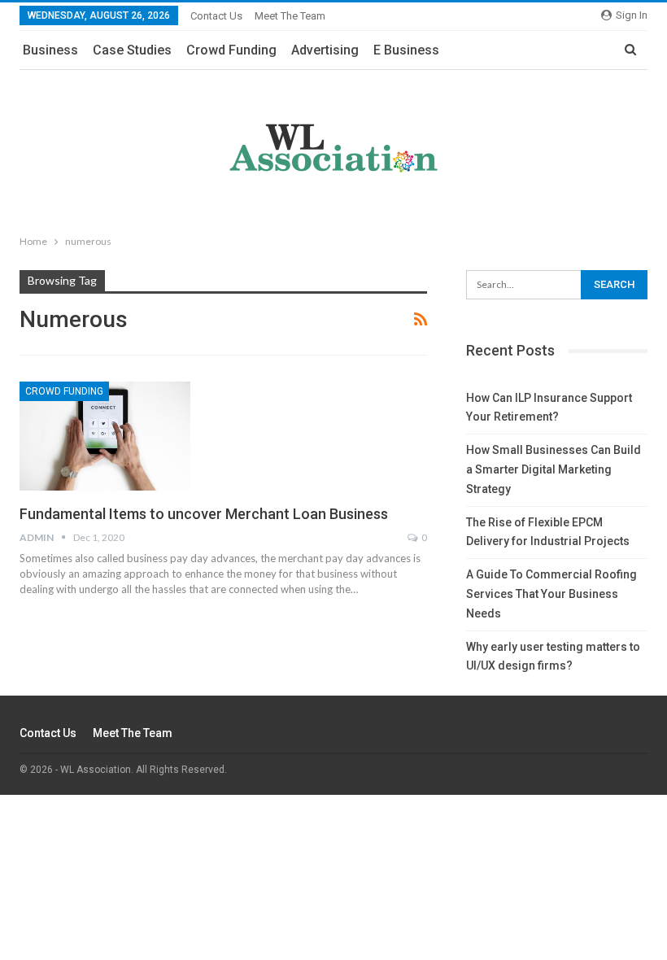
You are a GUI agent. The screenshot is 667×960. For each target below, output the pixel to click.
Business (50, 50)
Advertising (325, 50)
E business (406, 50)
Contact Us (216, 16)
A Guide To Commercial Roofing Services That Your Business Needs (551, 594)
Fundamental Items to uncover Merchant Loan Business (204, 513)
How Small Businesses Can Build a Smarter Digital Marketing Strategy (553, 469)
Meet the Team (290, 16)
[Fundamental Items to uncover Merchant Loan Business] (105, 436)
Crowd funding (231, 50)
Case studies (132, 50)
